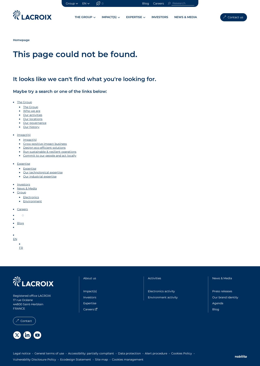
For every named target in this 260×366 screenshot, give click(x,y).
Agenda (217, 303)
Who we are (31, 111)
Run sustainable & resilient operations (49, 152)
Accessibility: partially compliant (91, 353)
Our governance (34, 123)
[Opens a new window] (17, 335)
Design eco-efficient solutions (44, 147)
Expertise (134, 17)
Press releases (222, 291)
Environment (32, 201)
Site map (101, 359)
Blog (145, 3)
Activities (154, 278)
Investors (160, 17)
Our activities (32, 115)
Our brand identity (225, 297)
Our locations (32, 119)
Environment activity (163, 297)
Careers (158, 3)
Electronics (31, 197)
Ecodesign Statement (75, 359)
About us (89, 278)
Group (70, 3)
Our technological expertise (43, 172)
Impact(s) (109, 17)
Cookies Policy (181, 353)
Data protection (129, 353)
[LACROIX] (33, 282)
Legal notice (21, 353)
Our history (31, 127)
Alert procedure (156, 353)
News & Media (185, 17)
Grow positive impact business (45, 144)
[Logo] (32, 15)
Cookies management (127, 359)
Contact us (235, 17)
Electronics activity (161, 291)
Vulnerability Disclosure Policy (34, 359)
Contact (26, 321)
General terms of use (49, 353)
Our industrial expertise (39, 176)
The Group (83, 17)
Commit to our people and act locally (49, 155)
